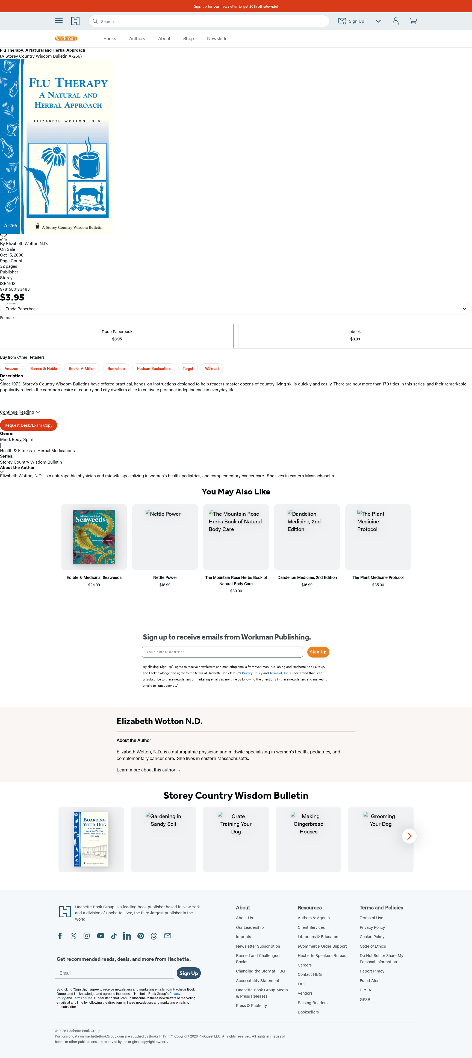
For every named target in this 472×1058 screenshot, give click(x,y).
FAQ (301, 983)
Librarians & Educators (318, 936)
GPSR (365, 999)
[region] (236, 839)
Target (188, 368)
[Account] (396, 21)
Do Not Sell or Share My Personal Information (381, 958)
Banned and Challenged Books (258, 958)
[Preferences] (378, 21)
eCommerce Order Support (322, 946)
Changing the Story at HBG (260, 971)
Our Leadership (250, 927)
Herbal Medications (56, 450)
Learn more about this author (146, 769)
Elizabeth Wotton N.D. (27, 243)
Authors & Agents (314, 917)
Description (11, 375)
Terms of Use (371, 917)
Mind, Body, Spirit (17, 439)
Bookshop (116, 368)
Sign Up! (357, 21)
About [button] (164, 39)
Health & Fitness (16, 450)
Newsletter (218, 39)
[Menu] (59, 20)
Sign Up (318, 652)
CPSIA (365, 989)
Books (110, 39)
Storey (6, 277)
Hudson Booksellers (154, 368)
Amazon (11, 368)
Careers (305, 965)
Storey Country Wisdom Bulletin (31, 462)
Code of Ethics (373, 946)
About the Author (17, 467)
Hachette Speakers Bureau (322, 955)
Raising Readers (313, 1002)
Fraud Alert (370, 980)
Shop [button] (188, 39)
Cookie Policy (372, 936)
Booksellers (308, 1012)
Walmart (212, 368)
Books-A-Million (82, 368)
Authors (137, 39)
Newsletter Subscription (258, 946)
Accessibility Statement (257, 980)
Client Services (311, 927)
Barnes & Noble (43, 368)
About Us (244, 917)
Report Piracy (372, 971)
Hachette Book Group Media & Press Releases (262, 993)
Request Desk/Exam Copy (28, 425)
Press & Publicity (251, 1005)
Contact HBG (310, 974)
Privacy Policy (372, 927)
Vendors (305, 993)
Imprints (243, 936)
